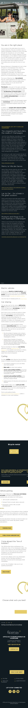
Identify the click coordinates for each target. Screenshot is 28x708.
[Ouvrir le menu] (2, 2)
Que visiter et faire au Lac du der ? (11, 213)
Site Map (5, 678)
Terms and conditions (4, 681)
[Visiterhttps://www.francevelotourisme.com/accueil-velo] (15, 697)
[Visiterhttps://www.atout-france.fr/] (12, 698)
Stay (9, 622)
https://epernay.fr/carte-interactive (10, 393)
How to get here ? (17, 672)
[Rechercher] (26, 2)
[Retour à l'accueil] (14, 632)
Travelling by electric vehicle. (17, 296)
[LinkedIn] (17, 691)
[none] (22, 2)
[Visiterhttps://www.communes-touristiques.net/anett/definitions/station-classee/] (14, 697)
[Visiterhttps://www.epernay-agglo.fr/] (15, 698)
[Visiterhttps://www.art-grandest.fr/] (13, 698)
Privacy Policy (19, 678)
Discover (5, 482)
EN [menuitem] (21, 2)
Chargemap (24, 298)
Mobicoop (4, 350)
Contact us (14, 649)
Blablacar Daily (15, 348)
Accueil (3, 622)
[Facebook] (10, 691)
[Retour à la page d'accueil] (7, 3)
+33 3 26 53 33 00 (14, 644)
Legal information (20, 680)
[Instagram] (14, 691)
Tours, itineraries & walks (8, 163)
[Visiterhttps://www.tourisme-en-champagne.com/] (14, 698)
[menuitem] (21, 2)
